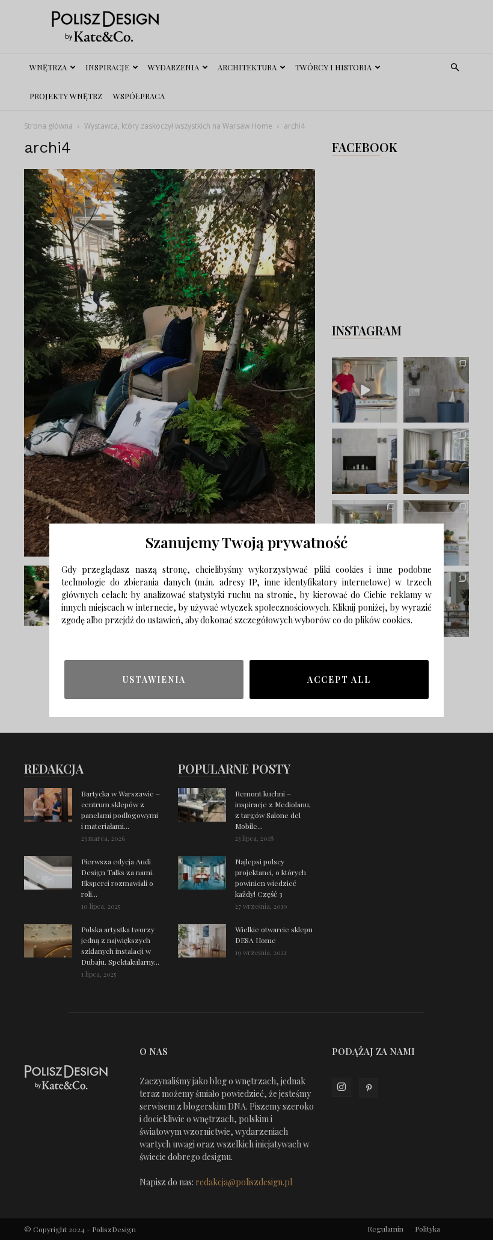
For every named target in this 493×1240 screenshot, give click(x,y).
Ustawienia (154, 679)
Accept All (339, 679)
